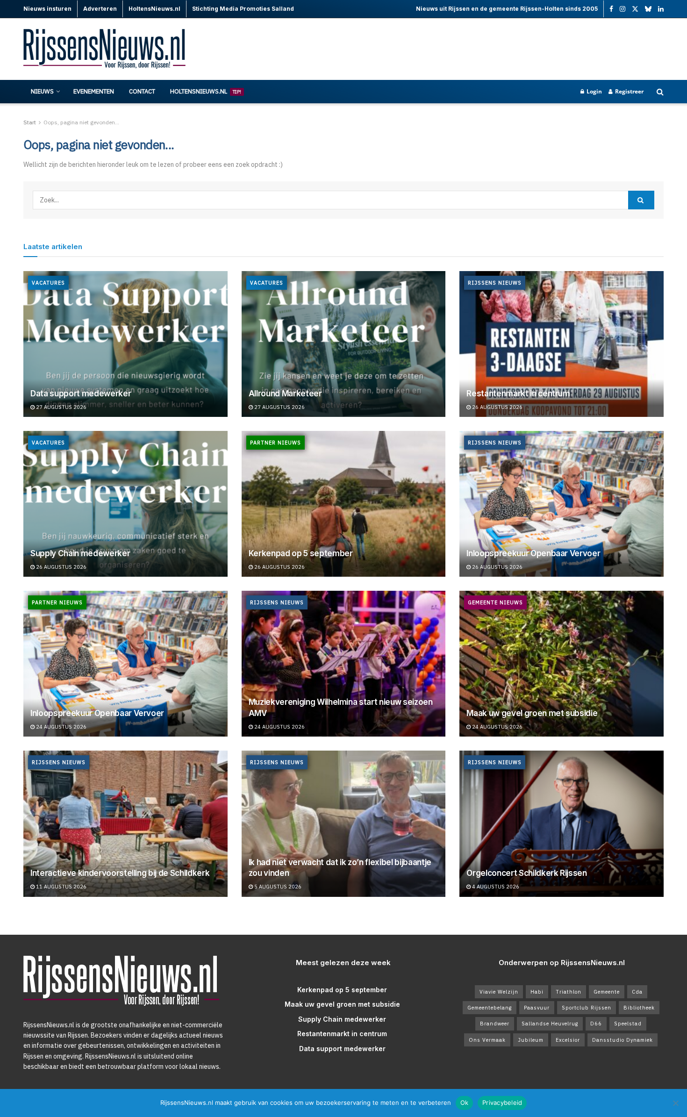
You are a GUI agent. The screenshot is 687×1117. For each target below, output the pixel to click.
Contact (142, 91)
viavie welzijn (498, 991)
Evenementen (93, 91)
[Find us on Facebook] (611, 9)
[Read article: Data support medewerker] (125, 344)
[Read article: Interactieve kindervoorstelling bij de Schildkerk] (125, 823)
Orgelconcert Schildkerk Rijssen (526, 873)
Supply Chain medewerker (80, 553)
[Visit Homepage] (105, 49)
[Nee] (675, 1103)
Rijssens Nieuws (495, 282)
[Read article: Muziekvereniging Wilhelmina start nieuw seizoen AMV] (344, 664)
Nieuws (42, 91)
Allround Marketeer (285, 393)
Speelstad (628, 1023)
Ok (464, 1102)
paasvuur (537, 1007)
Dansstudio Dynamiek (622, 1040)
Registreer (629, 91)
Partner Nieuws (275, 442)
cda (637, 991)
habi (537, 991)
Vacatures (48, 282)
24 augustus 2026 (60, 726)
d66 (596, 1023)
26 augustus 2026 (496, 407)
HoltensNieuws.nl (205, 91)
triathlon (568, 991)
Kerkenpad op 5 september (301, 553)
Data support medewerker (80, 393)
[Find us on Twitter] (635, 9)
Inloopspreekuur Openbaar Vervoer (533, 553)
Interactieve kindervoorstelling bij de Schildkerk (119, 873)
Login (593, 91)
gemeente (607, 991)
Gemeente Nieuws (495, 602)
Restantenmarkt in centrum (518, 393)
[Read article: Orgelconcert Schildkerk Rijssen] (561, 823)
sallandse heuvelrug (550, 1023)
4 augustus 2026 (495, 886)
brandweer (494, 1023)
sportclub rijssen (586, 1007)
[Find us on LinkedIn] (661, 9)
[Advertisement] (493, 49)
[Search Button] (660, 91)
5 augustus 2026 (277, 886)
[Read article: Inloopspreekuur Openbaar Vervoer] (561, 504)
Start (29, 122)
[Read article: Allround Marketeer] (344, 344)
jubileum (531, 1040)
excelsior (568, 1040)
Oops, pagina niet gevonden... (81, 122)
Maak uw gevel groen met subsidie (531, 713)
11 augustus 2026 (60, 886)
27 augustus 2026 (60, 407)
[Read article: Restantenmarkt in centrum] (561, 344)
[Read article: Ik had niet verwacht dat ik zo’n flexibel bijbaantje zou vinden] (344, 823)
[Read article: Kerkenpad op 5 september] (344, 504)
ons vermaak (487, 1040)
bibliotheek (639, 1007)
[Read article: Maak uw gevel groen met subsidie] (561, 664)
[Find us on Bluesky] (648, 9)
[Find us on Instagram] (622, 9)
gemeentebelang (489, 1007)
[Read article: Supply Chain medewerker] (125, 504)
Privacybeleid (502, 1102)
